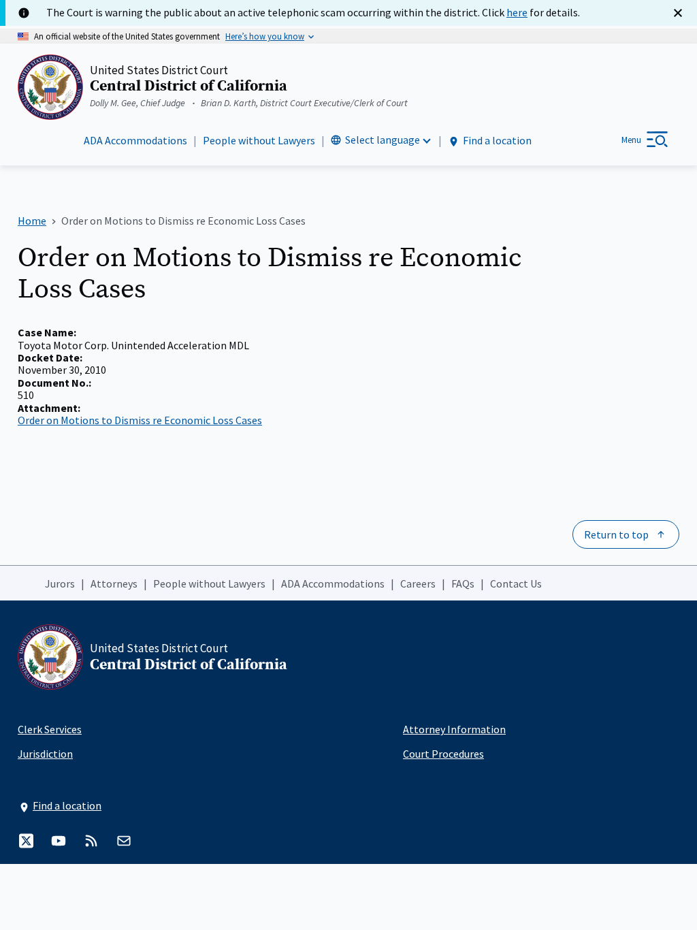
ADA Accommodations (135, 140)
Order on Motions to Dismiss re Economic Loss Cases (140, 420)
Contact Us (516, 583)
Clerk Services (50, 729)
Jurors (60, 583)
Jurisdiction (45, 753)
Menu (631, 140)
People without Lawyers (259, 140)
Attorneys (114, 583)
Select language (382, 139)
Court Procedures (443, 753)
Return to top (616, 534)
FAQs (462, 583)
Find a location (497, 140)
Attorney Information (454, 729)
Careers (418, 583)
